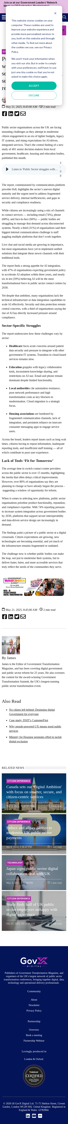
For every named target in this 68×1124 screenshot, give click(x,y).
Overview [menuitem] (34, 1029)
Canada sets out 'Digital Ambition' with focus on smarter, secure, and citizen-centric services (34, 791)
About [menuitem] (34, 999)
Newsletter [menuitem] (34, 1005)
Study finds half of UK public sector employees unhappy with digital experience (31, 909)
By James (9, 658)
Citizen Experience (18, 781)
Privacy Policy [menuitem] (34, 1010)
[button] (7, 169)
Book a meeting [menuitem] (34, 1035)
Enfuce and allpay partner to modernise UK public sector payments (29, 832)
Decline (34, 95)
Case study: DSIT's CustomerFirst (28, 720)
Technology (14, 862)
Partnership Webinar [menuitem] (34, 1040)
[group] (34, 169)
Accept (34, 85)
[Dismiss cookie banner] (55, 13)
